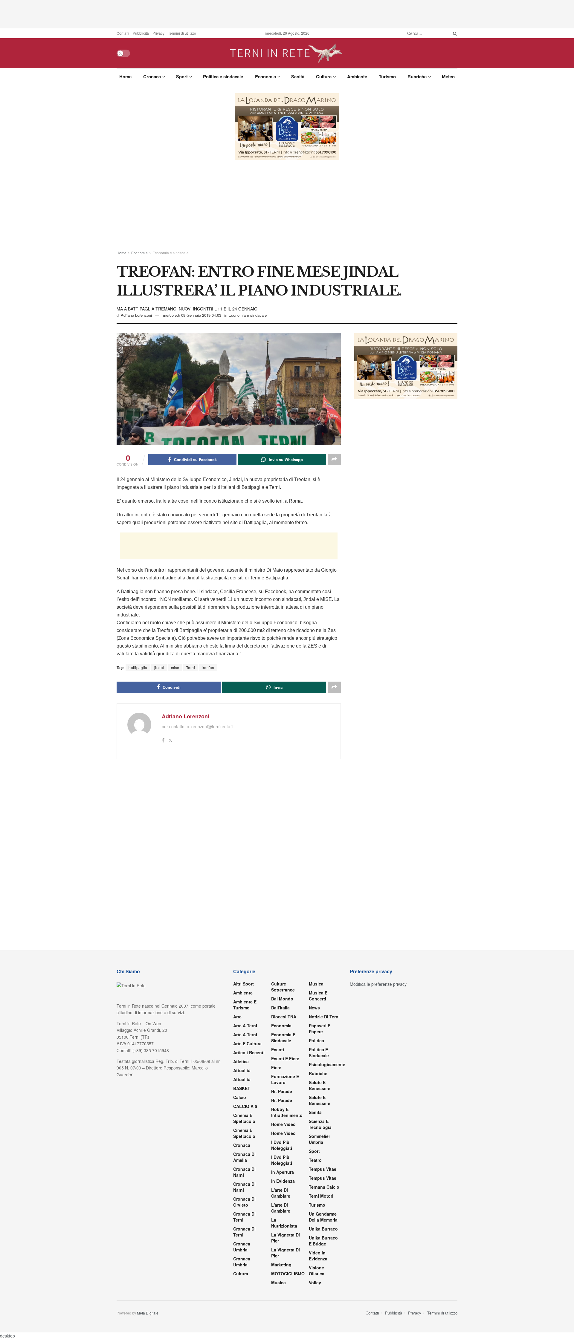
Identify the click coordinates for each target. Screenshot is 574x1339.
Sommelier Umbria (319, 1139)
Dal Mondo (282, 999)
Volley (315, 1283)
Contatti (123, 33)
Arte (237, 1017)
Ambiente (357, 76)
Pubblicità (141, 33)
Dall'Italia (280, 1008)
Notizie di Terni (324, 1017)
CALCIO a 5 (245, 1106)
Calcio (239, 1097)
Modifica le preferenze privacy (378, 984)
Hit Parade (281, 1091)
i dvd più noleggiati (281, 1145)
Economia (265, 76)
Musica (278, 1283)
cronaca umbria (241, 1262)
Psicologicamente (327, 1064)
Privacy (158, 33)
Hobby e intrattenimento (287, 1112)
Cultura (324, 76)
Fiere (276, 1067)
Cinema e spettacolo (244, 1118)
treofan (208, 667)
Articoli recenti (249, 1052)
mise (175, 667)
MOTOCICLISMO (288, 1274)
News (314, 1008)
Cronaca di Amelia (244, 1157)
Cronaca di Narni (244, 1187)
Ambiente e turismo (245, 1005)
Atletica (241, 1061)
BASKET (241, 1088)
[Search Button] (454, 33)
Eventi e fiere (285, 1058)
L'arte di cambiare (280, 1193)
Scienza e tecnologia (320, 1124)
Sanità (297, 76)
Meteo (448, 76)
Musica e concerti (318, 996)
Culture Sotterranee (283, 987)
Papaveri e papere (319, 1029)
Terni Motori (321, 1196)
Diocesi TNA (283, 1017)
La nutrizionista (284, 1223)
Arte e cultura (247, 1043)
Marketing (281, 1265)
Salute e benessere (319, 1085)
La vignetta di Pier (285, 1238)
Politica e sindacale (223, 76)
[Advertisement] (287, 13)
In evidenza (283, 1181)
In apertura (282, 1172)
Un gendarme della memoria (323, 1217)
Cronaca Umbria (241, 1247)
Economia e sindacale (170, 252)
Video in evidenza (318, 1256)
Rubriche (417, 76)
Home (125, 76)
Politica (316, 1040)
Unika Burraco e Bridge (323, 1241)
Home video (283, 1124)
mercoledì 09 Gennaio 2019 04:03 (192, 315)
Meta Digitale (147, 1312)
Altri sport (243, 984)
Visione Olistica (316, 1271)
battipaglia (138, 667)
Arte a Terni (245, 1026)
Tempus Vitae (322, 1169)
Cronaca (152, 76)
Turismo (387, 76)
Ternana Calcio (324, 1187)
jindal (159, 667)
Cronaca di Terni (244, 1217)
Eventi (277, 1049)
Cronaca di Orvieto (244, 1202)
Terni (190, 667)
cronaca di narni (244, 1172)
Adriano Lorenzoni (136, 315)
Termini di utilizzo (182, 33)
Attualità (242, 1070)
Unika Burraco (323, 1229)
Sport (182, 76)
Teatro (315, 1160)
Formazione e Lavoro (285, 1079)
